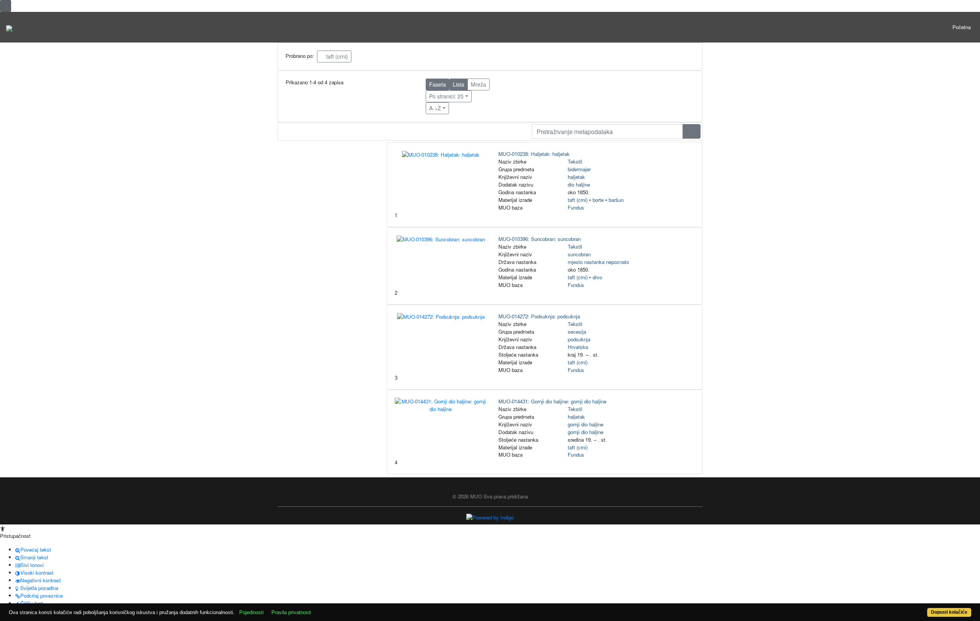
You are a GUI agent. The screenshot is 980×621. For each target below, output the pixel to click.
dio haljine (579, 184)
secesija (577, 331)
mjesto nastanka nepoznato (598, 261)
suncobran (579, 254)
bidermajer (579, 169)
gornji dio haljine (585, 424)
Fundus (576, 207)
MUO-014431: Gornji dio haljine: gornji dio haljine (552, 401)
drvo (597, 277)
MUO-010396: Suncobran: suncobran (539, 239)
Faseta (437, 84)
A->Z (435, 108)
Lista (458, 84)
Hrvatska (578, 347)
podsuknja (579, 339)
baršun (616, 199)
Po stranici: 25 (446, 96)
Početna (961, 27)
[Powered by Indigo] (490, 516)
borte (598, 199)
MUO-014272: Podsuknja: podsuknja (539, 316)
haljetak (576, 176)
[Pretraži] (692, 131)
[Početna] (9, 27)
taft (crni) (336, 56)
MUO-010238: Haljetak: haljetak (534, 153)
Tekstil (575, 161)
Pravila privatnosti (291, 612)
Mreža (478, 84)
